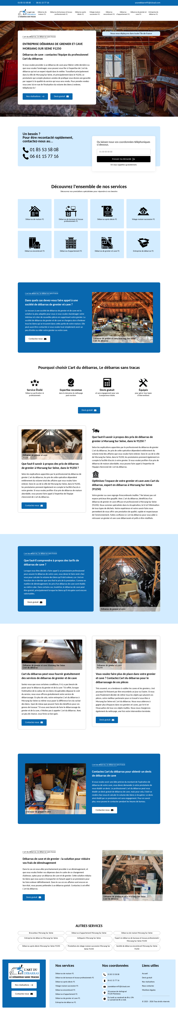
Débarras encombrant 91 (35, 251)
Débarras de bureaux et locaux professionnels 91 (71, 220)
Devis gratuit (147, 978)
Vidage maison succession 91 (143, 219)
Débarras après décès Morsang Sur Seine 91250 (41, 946)
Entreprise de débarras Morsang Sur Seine (41, 938)
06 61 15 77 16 (42, 3)
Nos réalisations (148, 982)
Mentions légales (148, 990)
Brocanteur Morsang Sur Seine (41, 933)
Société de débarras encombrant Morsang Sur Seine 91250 (136, 947)
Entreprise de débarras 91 (143, 251)
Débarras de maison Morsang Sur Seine (136, 933)
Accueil (145, 974)
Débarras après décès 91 (107, 219)
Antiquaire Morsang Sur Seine (89, 938)
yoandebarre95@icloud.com (147, 3)
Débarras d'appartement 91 (71, 251)
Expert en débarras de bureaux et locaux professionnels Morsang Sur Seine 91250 (137, 939)
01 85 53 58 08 (24, 3)
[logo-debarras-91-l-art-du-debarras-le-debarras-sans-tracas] (27, 13)
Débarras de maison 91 (35, 219)
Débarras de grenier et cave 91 (107, 251)
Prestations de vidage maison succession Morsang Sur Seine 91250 (89, 947)
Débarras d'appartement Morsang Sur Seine (89, 933)
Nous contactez (148, 986)
